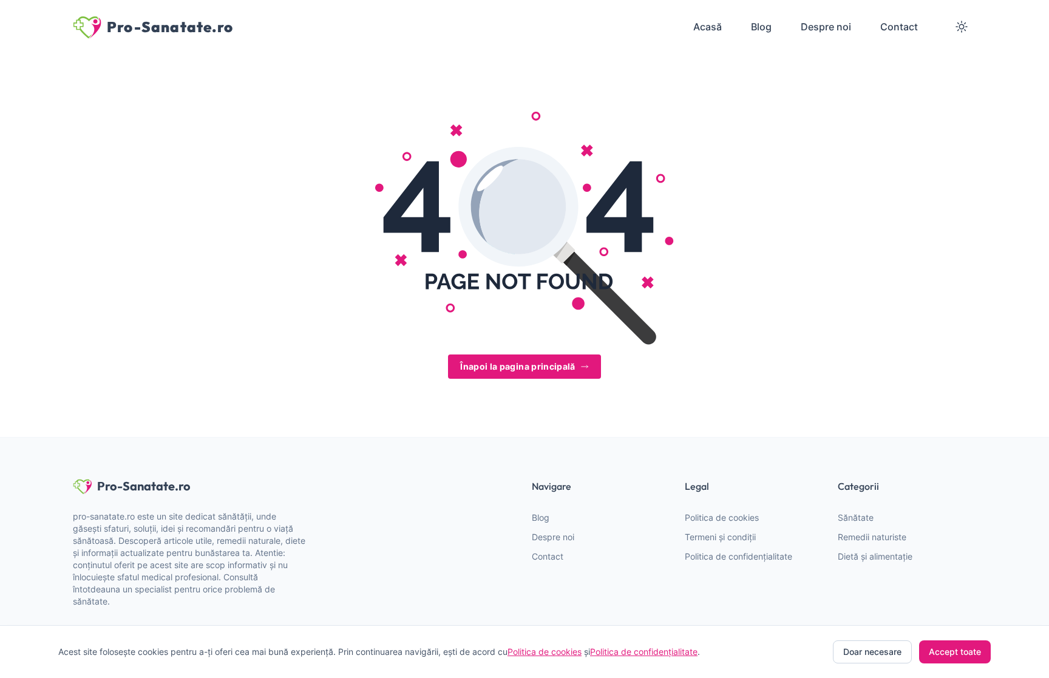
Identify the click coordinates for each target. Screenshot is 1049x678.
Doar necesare (872, 651)
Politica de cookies (722, 517)
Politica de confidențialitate (738, 556)
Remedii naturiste (872, 537)
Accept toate (955, 651)
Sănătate (856, 517)
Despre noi (553, 537)
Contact (547, 556)
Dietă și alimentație (875, 556)
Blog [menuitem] (761, 27)
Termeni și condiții (720, 537)
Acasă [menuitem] (707, 27)
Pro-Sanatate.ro (144, 485)
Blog (540, 517)
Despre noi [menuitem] (826, 27)
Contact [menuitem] (899, 27)
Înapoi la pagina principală (517, 366)
